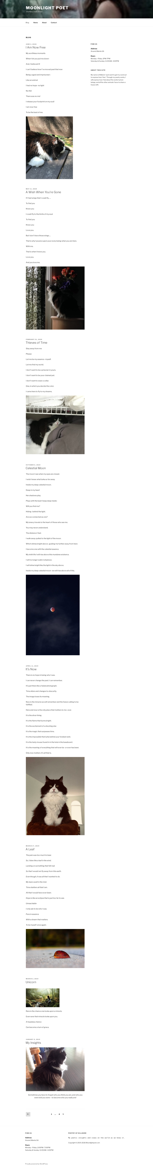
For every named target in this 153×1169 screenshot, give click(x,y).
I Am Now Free (36, 47)
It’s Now (31, 669)
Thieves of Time (36, 342)
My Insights (33, 1042)
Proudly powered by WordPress (36, 1164)
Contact (54, 22)
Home (35, 22)
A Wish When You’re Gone (43, 192)
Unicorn (31, 982)
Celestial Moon (36, 468)
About (44, 22)
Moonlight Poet (47, 7)
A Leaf (30, 849)
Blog (27, 22)
